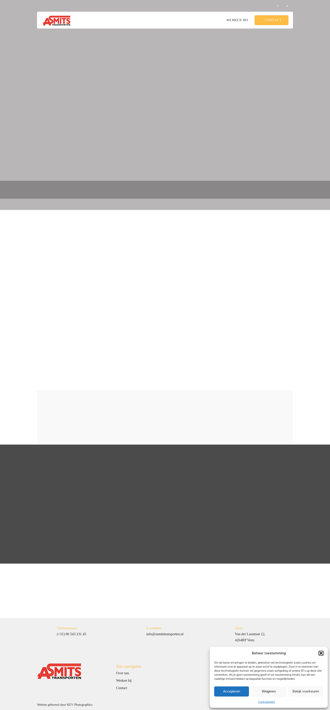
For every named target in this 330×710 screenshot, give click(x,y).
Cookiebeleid (266, 701)
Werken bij (237, 20)
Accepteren (231, 691)
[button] (321, 653)
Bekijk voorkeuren (306, 691)
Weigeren (269, 691)
